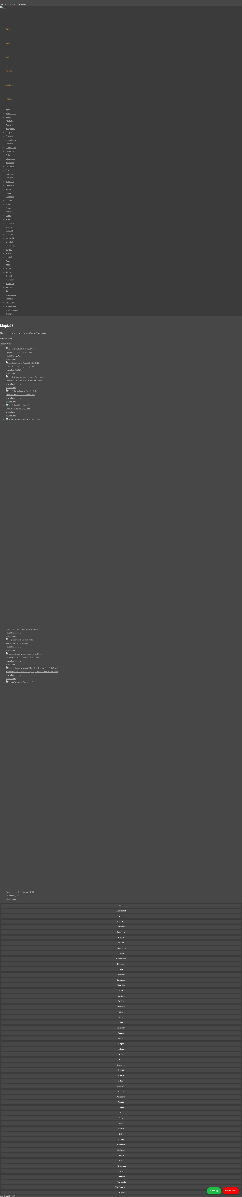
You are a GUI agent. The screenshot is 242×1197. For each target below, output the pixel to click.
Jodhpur (9, 204)
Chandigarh (11, 140)
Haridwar (10, 181)
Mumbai (9, 242)
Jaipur (8, 193)
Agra (8, 110)
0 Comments (11, 359)
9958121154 (230, 1190)
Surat (8, 291)
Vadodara (10, 302)
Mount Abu (11, 238)
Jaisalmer (10, 197)
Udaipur (9, 299)
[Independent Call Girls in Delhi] (19, 640)
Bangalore (10, 129)
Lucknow (10, 223)
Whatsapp (214, 1190)
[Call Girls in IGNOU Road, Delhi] (20, 349)
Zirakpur (9, 314)
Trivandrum (11, 295)
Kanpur (9, 208)
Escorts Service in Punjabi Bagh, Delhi (21, 366)
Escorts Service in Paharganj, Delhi (20, 892)
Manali (9, 227)
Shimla (9, 287)
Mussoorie (10, 246)
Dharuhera (10, 159)
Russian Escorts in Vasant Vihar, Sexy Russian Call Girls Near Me (32, 672)
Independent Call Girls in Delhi (18, 643)
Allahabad (10, 121)
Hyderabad (10, 185)
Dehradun (10, 151)
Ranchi (9, 276)
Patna (8, 261)
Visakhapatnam (12, 310)
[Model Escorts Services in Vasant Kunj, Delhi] (25, 377)
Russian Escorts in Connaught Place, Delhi (22, 657)
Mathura (9, 234)
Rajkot (8, 272)
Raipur (8, 268)
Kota (8, 219)
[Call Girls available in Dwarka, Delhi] (21, 391)
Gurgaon (9, 174)
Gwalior (9, 178)
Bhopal (9, 132)
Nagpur (9, 249)
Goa (7, 170)
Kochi (8, 215)
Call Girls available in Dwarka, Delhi (20, 395)
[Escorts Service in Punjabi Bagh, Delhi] (22, 363)
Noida (8, 253)
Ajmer (8, 117)
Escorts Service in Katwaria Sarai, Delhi (22, 629)
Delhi (8, 155)
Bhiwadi (9, 136)
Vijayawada (11, 306)
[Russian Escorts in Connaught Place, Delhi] (24, 654)
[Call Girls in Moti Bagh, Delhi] (19, 405)
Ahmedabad (11, 113)
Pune (8, 265)
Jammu (9, 200)
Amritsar (9, 125)
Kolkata (9, 212)
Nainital (121, 1107)
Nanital (9, 257)
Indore (8, 189)
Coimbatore (11, 147)
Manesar (9, 231)
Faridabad (10, 163)
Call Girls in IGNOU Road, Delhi (19, 352)
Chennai (9, 144)
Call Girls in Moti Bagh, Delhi (18, 409)
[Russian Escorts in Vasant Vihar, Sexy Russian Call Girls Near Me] (33, 668)
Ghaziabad (10, 166)
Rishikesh (10, 280)
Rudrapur (10, 283)
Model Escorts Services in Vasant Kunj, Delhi (24, 380)
